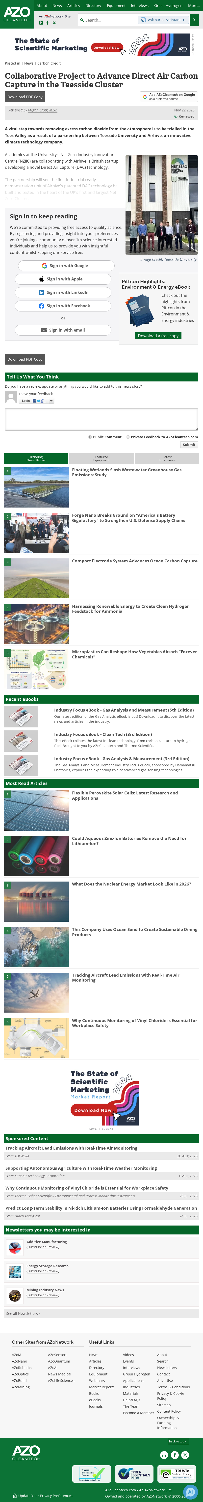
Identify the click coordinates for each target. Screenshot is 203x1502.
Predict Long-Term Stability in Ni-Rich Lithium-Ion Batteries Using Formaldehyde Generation (101, 1208)
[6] (36, 1037)
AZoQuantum (59, 1361)
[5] (36, 669)
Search (163, 1361)
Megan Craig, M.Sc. (42, 110)
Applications (133, 1380)
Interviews (131, 1367)
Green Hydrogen (136, 1374)
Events (128, 1361)
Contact (163, 1374)
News (28, 63)
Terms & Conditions (173, 1387)
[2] (36, 532)
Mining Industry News (45, 1290)
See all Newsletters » (23, 1313)
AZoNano (19, 1361)
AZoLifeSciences (61, 1380)
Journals (96, 1406)
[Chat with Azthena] (190, 1492)
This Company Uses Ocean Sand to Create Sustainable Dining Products (135, 931)
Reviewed (187, 116)
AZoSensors (57, 1354)
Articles (95, 1361)
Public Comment (107, 437)
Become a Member (138, 1412)
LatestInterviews (167, 458)
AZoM (16, 1354)
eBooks (95, 1400)
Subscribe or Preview (42, 1247)
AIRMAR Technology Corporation (40, 1175)
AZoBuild (19, 1380)
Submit (189, 444)
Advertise (165, 1380)
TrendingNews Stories (36, 458)
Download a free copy (158, 335)
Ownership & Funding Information (168, 1422)
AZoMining (21, 1387)
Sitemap (164, 1404)
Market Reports (102, 1387)
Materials (131, 1393)
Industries (131, 1387)
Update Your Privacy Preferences (45, 1495)
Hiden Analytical (27, 1216)
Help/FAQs (131, 1400)
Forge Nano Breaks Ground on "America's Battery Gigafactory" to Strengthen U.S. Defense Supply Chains (128, 517)
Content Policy (169, 1411)
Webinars (97, 1380)
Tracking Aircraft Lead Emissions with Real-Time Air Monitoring (125, 977)
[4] (36, 623)
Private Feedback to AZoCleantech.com (164, 437)
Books (94, 1393)
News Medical (59, 1374)
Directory (96, 1367)
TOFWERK (22, 1156)
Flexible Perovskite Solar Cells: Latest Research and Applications (125, 795)
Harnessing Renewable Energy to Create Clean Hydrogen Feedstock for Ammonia (131, 608)
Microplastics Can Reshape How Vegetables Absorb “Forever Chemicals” (134, 654)
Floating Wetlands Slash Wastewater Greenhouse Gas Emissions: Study (126, 472)
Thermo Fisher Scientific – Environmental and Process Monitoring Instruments (75, 1196)
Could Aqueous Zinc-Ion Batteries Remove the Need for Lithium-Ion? (129, 840)
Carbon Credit (49, 63)
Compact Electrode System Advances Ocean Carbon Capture (135, 561)
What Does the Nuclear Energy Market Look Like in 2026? (131, 884)
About (162, 1354)
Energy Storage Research (47, 1265)
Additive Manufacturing (46, 1241)
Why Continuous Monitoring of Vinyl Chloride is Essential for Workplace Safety (134, 1023)
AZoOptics (20, 1374)
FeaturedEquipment (101, 458)
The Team (131, 1406)
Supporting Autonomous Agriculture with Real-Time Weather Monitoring (81, 1168)
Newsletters (167, 1367)
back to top (177, 1441)
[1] (36, 487)
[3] (36, 578)
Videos (128, 1354)
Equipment (98, 1374)
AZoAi (52, 1367)
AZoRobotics (22, 1367)
